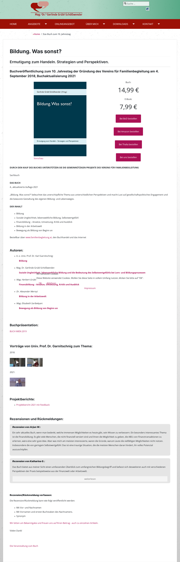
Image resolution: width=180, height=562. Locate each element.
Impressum (90, 288)
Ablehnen (51, 283)
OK (40, 283)
